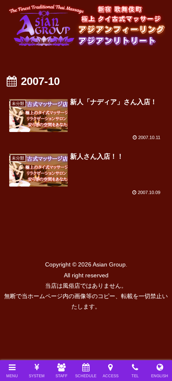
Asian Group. (109, 264)
